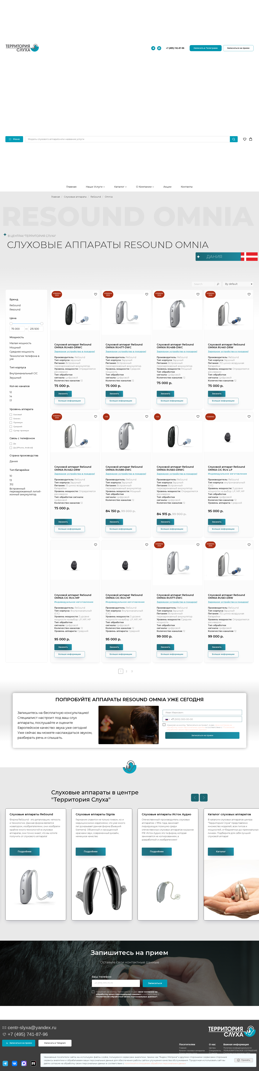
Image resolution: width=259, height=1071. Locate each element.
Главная (71, 186)
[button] (244, 139)
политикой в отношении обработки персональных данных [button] (155, 1063)
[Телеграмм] (153, 48)
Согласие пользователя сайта (237, 1053)
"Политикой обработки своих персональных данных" (200, 728)
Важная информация (236, 1044)
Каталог (119, 186)
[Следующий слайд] (204, 798)
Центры (212, 1048)
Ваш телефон (101, 976)
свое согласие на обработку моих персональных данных (199, 726)
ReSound (96, 197)
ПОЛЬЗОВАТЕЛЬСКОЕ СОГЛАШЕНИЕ (240, 1050)
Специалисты (215, 1050)
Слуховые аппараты (75, 197)
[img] (14, 1063)
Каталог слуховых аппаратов (192, 1050)
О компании (144, 186)
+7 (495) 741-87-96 (175, 48)
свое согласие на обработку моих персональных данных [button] (126, 992)
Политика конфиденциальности (238, 1048)
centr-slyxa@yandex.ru (32, 1027)
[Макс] (159, 48)
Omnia (109, 197)
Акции (167, 186)
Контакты (187, 186)
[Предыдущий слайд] (195, 798)
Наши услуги (94, 186)
